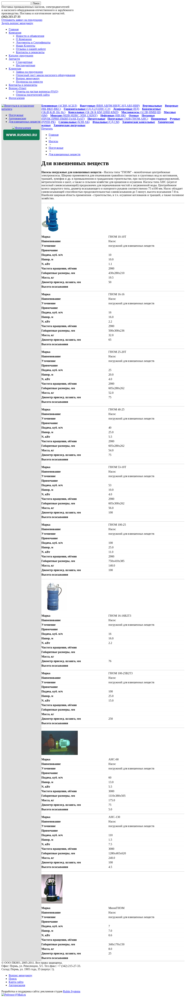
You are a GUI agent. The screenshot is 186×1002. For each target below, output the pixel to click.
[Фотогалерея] (21, 127)
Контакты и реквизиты (30, 52)
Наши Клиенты (25, 45)
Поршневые (159, 118)
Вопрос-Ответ (17, 88)
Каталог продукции (21, 55)
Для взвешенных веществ (25, 121)
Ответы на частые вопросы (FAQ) (37, 91)
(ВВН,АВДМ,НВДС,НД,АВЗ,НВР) (110, 105)
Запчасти (14, 58)
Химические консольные (138, 122)
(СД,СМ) (105, 122)
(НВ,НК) (113, 115)
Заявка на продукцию (29, 71)
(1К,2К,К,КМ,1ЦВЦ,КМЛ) (93, 112)
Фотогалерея (17, 98)
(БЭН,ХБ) (74, 122)
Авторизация (17, 985)
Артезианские (17, 118)
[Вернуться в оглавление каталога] (21, 108)
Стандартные (24, 62)
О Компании (24, 39)
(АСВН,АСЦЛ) (59, 105)
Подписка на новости (29, 81)
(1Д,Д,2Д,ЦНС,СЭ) (87, 108)
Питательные (96, 118)
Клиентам (15, 68)
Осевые (134, 115)
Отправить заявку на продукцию (21, 19)
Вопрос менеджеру (28, 78)
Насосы (53, 141)
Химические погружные (69, 125)
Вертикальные (152, 105)
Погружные (16, 115)
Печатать (47, 128)
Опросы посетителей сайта (33, 94)
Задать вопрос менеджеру (17, 23)
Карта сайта (16, 981)
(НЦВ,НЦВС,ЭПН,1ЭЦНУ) (74, 115)
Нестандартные (25, 65)
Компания (15, 32)
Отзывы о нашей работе (31, 49)
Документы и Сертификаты (33, 42)
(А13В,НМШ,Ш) (141, 112)
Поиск (13, 978)
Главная (14, 29)
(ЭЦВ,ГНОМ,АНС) (128, 118)
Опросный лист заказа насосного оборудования (45, 75)
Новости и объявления (30, 35)
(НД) (126, 108)
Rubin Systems (71, 991)
